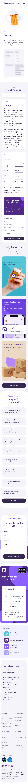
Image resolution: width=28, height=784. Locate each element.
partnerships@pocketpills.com (13, 618)
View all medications (14, 556)
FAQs (16, 742)
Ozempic (4, 735)
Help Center (18, 740)
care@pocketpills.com (17, 596)
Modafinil (4, 740)
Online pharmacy (19, 713)
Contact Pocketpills (20, 737)
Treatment (4, 713)
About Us (17, 735)
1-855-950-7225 (16, 599)
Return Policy (23, 773)
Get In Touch (13, 606)
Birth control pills (6, 723)
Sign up (19, 3)
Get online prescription (18, 725)
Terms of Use (10, 773)
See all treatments (6, 726)
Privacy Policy (17, 773)
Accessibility (18, 745)
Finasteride (5, 745)
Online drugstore (19, 720)
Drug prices (18, 722)
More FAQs (14, 501)
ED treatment (5, 721)
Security (4, 773)
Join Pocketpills (19, 747)
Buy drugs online (6, 747)
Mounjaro (4, 742)
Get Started (14, 385)
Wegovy (4, 737)
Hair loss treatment (7, 718)
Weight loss (5, 716)
